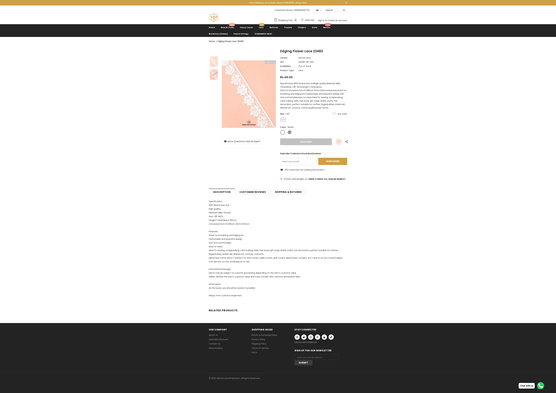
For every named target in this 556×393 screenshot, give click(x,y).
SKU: (282, 62)
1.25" (283, 119)
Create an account (337, 20)
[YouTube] (324, 337)
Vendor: (284, 57)
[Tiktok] (331, 337)
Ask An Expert (253, 141)
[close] (346, 2)
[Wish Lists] (338, 141)
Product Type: (287, 70)
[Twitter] (304, 337)
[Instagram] (310, 337)
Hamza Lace (304, 57)
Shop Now (301, 2)
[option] (249, 94)
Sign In (321, 20)
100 (286, 169)
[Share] (345, 141)
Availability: (285, 66)
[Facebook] (297, 337)
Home (212, 41)
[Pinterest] (317, 337)
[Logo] (214, 17)
